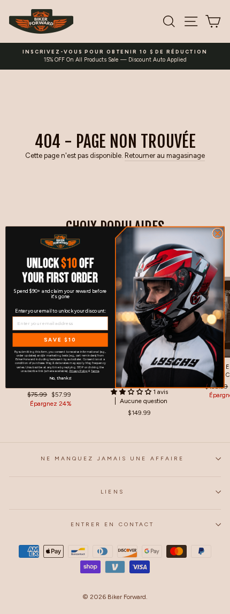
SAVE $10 (60, 339)
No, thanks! (60, 377)
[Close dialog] (218, 233)
